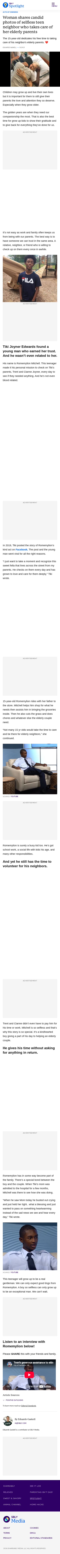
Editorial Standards (28, 1406)
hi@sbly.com (20, 1423)
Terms (6, 1533)
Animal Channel (12, 1504)
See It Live (35, 1486)
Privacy (7, 1538)
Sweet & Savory (12, 1498)
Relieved (8, 1492)
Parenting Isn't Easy (41, 1492)
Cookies (34, 1528)
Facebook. (22, 549)
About (6, 1528)
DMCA (33, 1533)
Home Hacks (37, 1504)
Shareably (9, 1486)
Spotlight (36, 1498)
